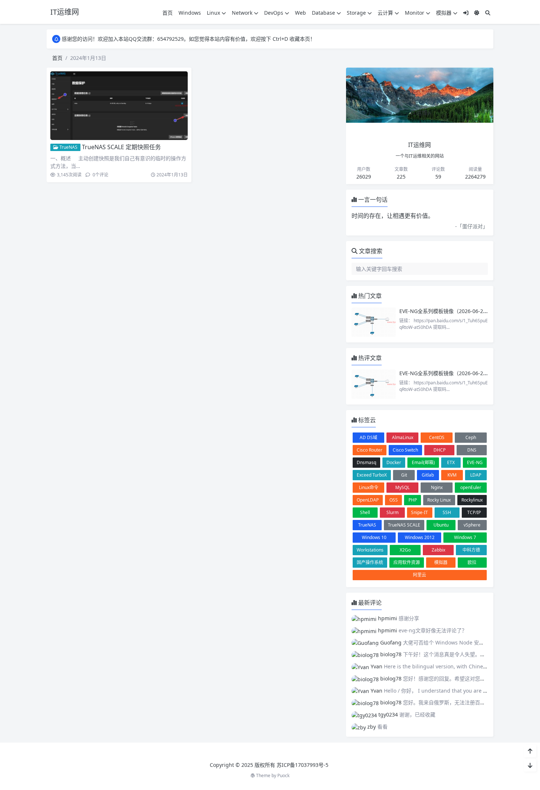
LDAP (475, 475)
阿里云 (419, 575)
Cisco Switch (405, 450)
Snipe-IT (419, 512)
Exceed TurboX (372, 475)
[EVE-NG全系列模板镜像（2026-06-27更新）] (374, 322)
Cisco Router (369, 450)
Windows (190, 12)
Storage (356, 12)
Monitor (414, 12)
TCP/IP (474, 512)
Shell (365, 512)
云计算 (385, 12)
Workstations (370, 550)
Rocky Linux (439, 500)
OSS (393, 500)
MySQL (402, 487)
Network (242, 12)
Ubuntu (441, 525)
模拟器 (443, 12)
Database (323, 12)
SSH (447, 512)
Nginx (437, 487)
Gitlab (428, 475)
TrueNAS (68, 147)
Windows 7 (465, 537)
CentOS (436, 437)
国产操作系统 (370, 562)
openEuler (470, 487)
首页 (167, 12)
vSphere (472, 525)
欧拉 (472, 562)
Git (404, 475)
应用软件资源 (406, 562)
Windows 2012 (420, 537)
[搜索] (487, 13)
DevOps (273, 12)
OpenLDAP (368, 500)
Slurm (392, 512)
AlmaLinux (402, 437)
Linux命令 (368, 487)
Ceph (470, 437)
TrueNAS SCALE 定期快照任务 (121, 147)
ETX (451, 462)
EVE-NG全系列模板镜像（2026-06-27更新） (450, 311)
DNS (471, 450)
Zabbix (438, 550)
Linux (213, 12)
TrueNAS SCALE (404, 525)
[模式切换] (476, 13)
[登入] (465, 13)
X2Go (405, 550)
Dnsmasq (366, 462)
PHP (412, 500)
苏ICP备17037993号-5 (302, 764)
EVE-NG (475, 462)
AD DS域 (368, 437)
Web (300, 12)
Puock (283, 775)
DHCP (439, 450)
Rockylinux (472, 500)
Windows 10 (374, 537)
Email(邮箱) (423, 462)
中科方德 (471, 550)
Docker (393, 462)
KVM (452, 475)
